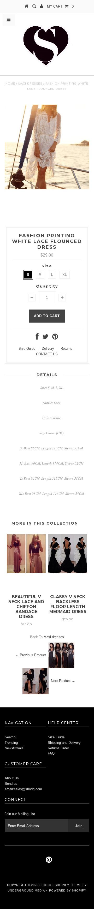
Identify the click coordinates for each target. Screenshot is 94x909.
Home (10, 83)
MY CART (60, 6)
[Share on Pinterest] (55, 338)
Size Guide (27, 348)
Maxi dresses (30, 83)
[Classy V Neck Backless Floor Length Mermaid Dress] (67, 572)
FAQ (51, 753)
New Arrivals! (15, 748)
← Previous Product (30, 655)
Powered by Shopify (67, 890)
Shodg (45, 885)
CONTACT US (47, 354)
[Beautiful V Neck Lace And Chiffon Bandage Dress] (26, 572)
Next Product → (63, 681)
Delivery (48, 348)
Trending (11, 743)
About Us (12, 778)
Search (10, 737)
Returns (66, 348)
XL (64, 275)
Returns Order (58, 748)
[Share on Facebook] (37, 338)
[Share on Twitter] (45, 338)
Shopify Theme (68, 885)
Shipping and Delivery (64, 743)
